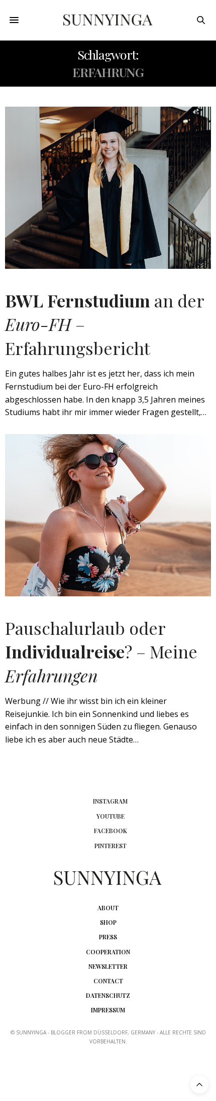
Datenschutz (108, 995)
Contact (108, 981)
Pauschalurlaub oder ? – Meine (101, 651)
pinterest (110, 846)
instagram (110, 801)
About (108, 908)
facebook (110, 831)
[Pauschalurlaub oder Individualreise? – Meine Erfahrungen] (108, 515)
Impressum (108, 1010)
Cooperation (108, 952)
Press (108, 937)
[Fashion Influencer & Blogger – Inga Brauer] (108, 20)
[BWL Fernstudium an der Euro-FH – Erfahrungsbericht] (108, 188)
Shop (108, 922)
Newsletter (108, 966)
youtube (110, 816)
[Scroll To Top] (199, 1084)
